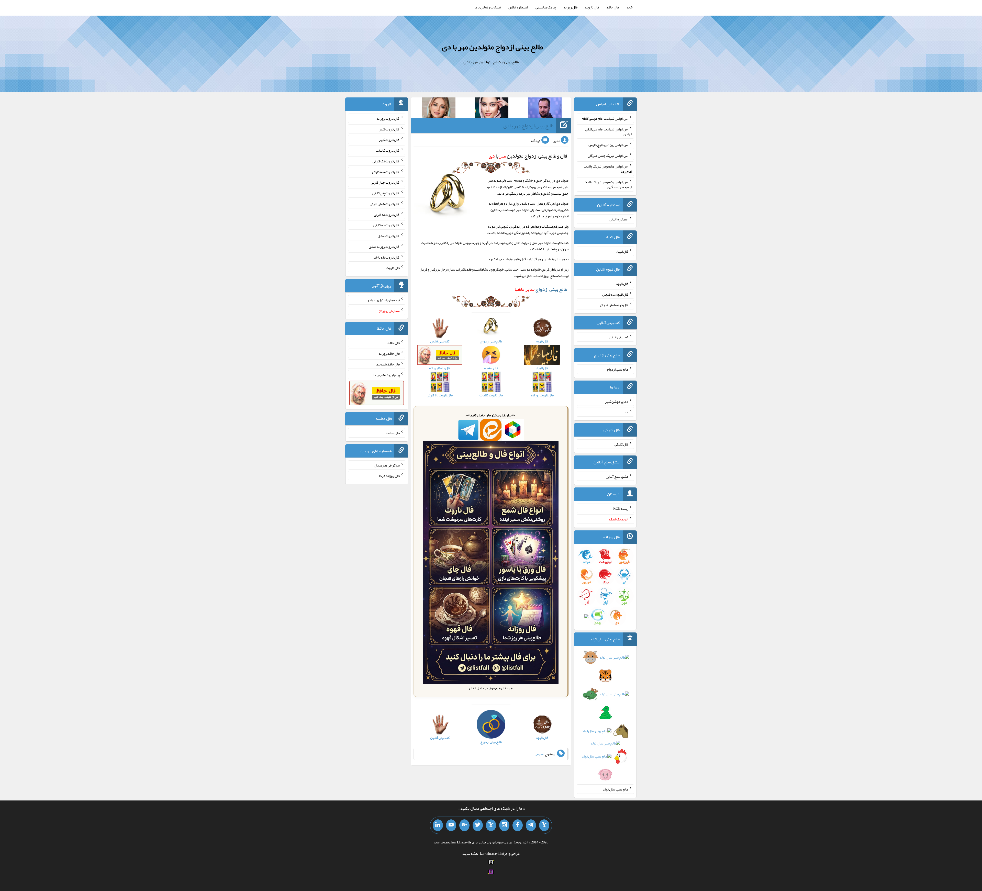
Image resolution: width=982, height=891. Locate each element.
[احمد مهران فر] (545, 108)
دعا (625, 412)
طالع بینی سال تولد (615, 789)
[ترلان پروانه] (491, 108)
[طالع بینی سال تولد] (605, 717)
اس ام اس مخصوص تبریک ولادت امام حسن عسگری (608, 184)
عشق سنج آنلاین (617, 476)
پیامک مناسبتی (545, 7)
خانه (630, 7)
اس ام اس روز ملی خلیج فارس (608, 144)
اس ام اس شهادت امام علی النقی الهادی (608, 131)
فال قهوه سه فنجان (615, 294)
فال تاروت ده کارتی (386, 225)
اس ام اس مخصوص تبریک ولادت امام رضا (608, 169)
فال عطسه (393, 433)
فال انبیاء (622, 251)
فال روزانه (570, 7)
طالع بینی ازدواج (541, 289)
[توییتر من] (478, 825)
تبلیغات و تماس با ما (487, 7)
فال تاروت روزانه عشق (384, 246)
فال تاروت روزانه (388, 118)
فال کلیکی (621, 444)
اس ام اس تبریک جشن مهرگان (608, 155)
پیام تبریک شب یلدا (386, 374)
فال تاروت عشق (389, 235)
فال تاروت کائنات (388, 150)
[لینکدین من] (438, 825)
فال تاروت (592, 7)
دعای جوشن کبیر (616, 401)
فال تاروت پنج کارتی (386, 193)
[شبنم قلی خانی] (438, 108)
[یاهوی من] (544, 825)
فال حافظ (613, 7)
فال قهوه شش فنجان (614, 304)
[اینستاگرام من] (504, 825)
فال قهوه (622, 283)
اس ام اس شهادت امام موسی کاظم (605, 118)
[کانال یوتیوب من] (451, 825)
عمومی (539, 754)
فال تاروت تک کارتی (386, 161)
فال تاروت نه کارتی (387, 214)
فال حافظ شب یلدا (387, 364)
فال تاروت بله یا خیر (386, 257)
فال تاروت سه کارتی (386, 171)
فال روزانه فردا (389, 475)
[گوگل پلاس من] (464, 825)
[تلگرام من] (531, 825)
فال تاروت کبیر (389, 128)
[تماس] (491, 825)
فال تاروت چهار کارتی (385, 182)
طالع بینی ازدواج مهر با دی (528, 125)
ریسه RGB (620, 508)
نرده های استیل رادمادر (383, 300)
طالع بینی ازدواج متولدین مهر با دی (492, 46)
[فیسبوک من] (517, 825)
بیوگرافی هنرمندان (387, 465)
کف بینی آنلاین (618, 337)
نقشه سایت (470, 853)
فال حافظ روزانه (389, 353)
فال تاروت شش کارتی (385, 203)
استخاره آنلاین (518, 7)
